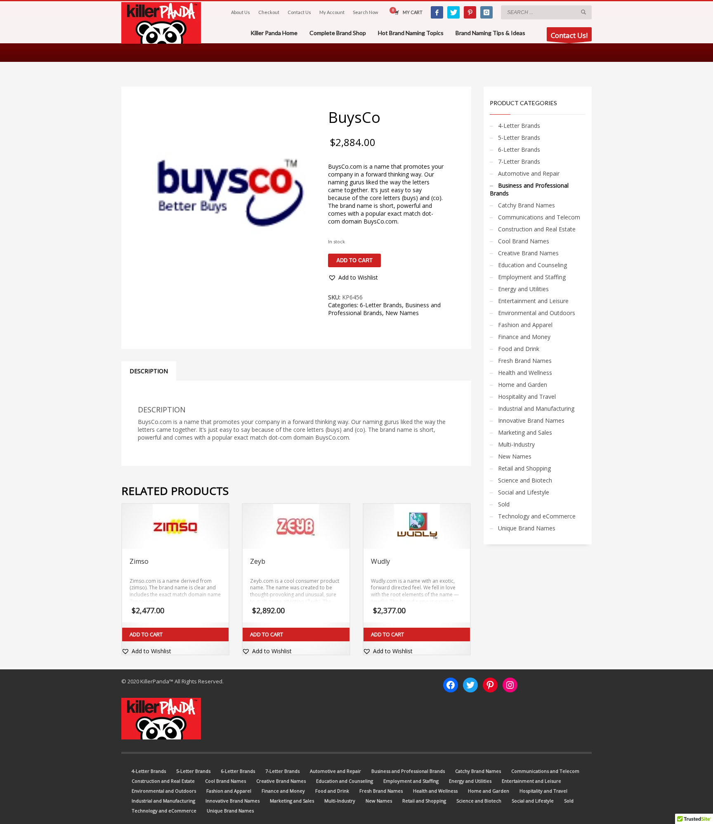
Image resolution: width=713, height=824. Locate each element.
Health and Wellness (525, 373)
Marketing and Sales (525, 432)
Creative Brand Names (528, 253)
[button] (353, 277)
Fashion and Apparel (525, 325)
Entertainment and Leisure (533, 301)
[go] (583, 12)
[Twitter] (453, 12)
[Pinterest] (470, 12)
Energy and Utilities (523, 289)
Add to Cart (146, 634)
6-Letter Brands (381, 305)
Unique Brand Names (526, 528)
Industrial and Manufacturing (536, 408)
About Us (240, 12)
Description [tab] (149, 371)
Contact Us (299, 12)
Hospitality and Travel (527, 396)
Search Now (365, 12)
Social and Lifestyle (523, 492)
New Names (402, 313)
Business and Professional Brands (529, 189)
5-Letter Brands (519, 137)
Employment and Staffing (532, 277)
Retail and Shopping (524, 468)
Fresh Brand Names (525, 361)
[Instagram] (486, 12)
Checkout (268, 12)
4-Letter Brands (519, 125)
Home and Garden (522, 384)
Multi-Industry (516, 444)
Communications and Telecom (539, 217)
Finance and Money (524, 337)
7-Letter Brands (519, 161)
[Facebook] (437, 12)
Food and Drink (518, 349)
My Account (332, 12)
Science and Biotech (525, 480)
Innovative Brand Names (531, 420)
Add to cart (354, 260)
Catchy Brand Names (526, 205)
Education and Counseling (532, 265)
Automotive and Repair (529, 173)
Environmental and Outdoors (536, 313)
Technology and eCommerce (537, 516)
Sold (504, 504)
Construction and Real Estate (537, 229)
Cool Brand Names (523, 241)
